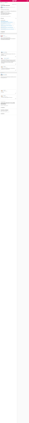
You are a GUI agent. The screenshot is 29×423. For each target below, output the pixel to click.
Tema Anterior (2, 4)
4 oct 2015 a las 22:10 (5, 67)
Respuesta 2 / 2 (2, 72)
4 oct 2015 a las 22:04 (5, 36)
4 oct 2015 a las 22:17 (5, 75)
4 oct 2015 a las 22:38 (5, 96)
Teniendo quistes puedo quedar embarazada (6, 25)
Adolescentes (5, 2)
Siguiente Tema (14, 4)
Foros (3, 2)
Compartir (3, 18)
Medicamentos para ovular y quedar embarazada (7, 27)
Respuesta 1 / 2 (2, 33)
